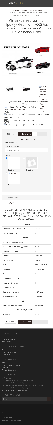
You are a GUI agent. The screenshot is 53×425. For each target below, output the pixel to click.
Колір (8, 155)
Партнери (5, 367)
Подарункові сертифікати (11, 365)
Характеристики (14, 197)
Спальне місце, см (12, 146)
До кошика (26, 134)
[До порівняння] (44, 134)
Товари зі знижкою (9, 370)
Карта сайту (6, 355)
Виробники (6, 363)
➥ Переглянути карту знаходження (14, 390)
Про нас (5, 337)
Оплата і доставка (8, 339)
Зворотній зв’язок (8, 350)
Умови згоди (6, 342)
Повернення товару (9, 352)
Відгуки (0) (11, 203)
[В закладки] (39, 134)
